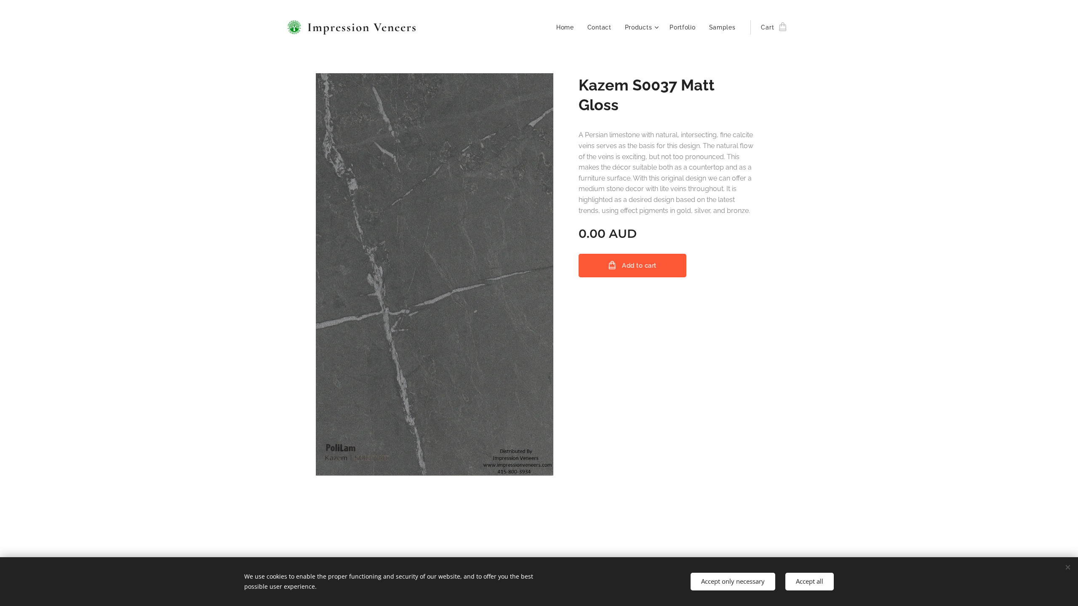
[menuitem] (567, 27)
